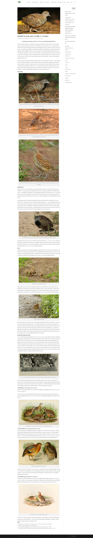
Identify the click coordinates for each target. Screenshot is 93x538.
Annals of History (54, 2)
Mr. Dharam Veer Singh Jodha (24, 38)
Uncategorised (68, 82)
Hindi (39, 38)
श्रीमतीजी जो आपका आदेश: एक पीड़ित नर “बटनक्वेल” (33, 36)
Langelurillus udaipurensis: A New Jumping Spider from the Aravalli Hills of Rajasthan (69, 21)
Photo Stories (60, 2)
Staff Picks (67, 80)
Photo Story (67, 75)
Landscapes (42, 2)
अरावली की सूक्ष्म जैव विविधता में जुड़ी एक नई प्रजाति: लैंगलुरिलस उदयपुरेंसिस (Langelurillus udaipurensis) (70, 30)
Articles (68, 2)
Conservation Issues (69, 58)
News (66, 71)
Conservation (47, 2)
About (71, 2)
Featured (67, 62)
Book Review (68, 52)
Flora (66, 64)
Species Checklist (35, 2)
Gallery (64, 2)
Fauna (36, 38)
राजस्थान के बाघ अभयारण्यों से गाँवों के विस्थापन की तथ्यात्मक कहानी (70, 37)
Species (28, 2)
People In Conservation (70, 73)
